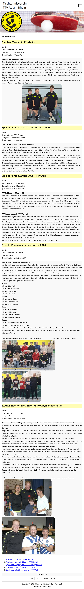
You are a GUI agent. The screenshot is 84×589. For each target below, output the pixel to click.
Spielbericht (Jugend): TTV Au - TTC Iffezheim (22, 562)
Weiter (46, 578)
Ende (53, 578)
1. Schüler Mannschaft (17, 52)
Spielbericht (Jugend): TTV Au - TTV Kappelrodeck (24, 565)
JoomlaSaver (46, 586)
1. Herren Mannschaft (17, 138)
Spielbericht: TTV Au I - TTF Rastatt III (19, 559)
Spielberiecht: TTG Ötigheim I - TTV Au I (20, 567)
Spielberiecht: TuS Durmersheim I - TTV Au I (22, 570)
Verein (11, 255)
